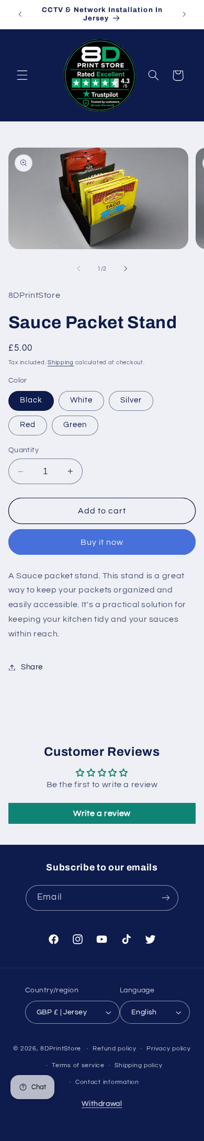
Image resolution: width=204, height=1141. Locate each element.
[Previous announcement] (19, 14)
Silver (131, 400)
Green (75, 425)
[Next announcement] (184, 14)
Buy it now (102, 542)
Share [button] (32, 667)
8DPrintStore (60, 1048)
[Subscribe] (165, 898)
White (81, 400)
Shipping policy (138, 1065)
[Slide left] (78, 268)
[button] (22, 75)
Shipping (61, 362)
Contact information (107, 1082)
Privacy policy (168, 1048)
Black (31, 400)
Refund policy (115, 1048)
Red (28, 425)
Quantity (23, 450)
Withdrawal (102, 1104)
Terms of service (78, 1065)
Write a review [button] (102, 813)
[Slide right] (125, 268)
